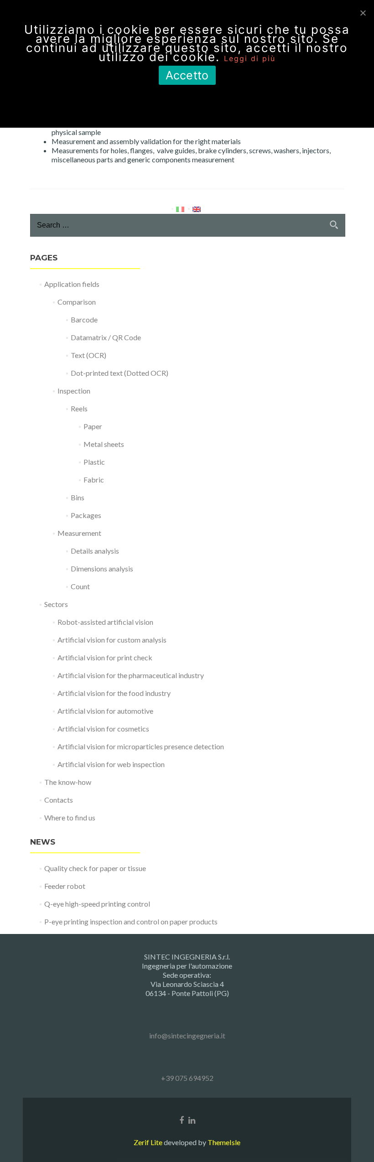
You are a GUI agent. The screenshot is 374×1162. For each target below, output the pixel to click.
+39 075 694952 (187, 1078)
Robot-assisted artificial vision (105, 621)
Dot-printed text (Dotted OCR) (119, 372)
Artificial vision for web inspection (111, 764)
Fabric (93, 479)
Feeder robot (64, 886)
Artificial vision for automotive (105, 710)
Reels (79, 408)
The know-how (67, 782)
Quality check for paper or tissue (95, 868)
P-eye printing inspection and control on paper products (131, 921)
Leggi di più (249, 58)
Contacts (58, 799)
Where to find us (69, 817)
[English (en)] (196, 208)
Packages (86, 515)
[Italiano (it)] (180, 208)
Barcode (84, 319)
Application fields (71, 284)
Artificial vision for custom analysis (111, 639)
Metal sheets (103, 444)
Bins (77, 497)
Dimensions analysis (102, 568)
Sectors (56, 604)
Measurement (79, 533)
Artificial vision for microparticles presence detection (140, 746)
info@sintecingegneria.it (187, 1035)
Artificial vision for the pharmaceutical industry (130, 675)
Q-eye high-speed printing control (97, 903)
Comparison (76, 301)
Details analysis (95, 550)
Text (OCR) (88, 355)
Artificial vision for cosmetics (103, 728)
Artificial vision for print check (104, 657)
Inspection (73, 390)
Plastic (94, 461)
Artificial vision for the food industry (114, 693)
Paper (92, 426)
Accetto (187, 75)
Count (80, 586)
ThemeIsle (224, 1142)
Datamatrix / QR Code (106, 337)
